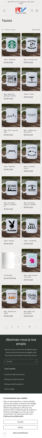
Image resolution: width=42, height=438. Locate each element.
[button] (4, 10)
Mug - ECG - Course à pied (11, 131)
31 (29, 327)
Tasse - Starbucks (9, 59)
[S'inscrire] (35, 361)
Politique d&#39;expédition (14, 384)
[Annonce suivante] (38, 2)
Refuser (20, 427)
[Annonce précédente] (4, 2)
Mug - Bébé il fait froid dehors (29, 312)
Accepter (20, 422)
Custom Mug (8, 275)
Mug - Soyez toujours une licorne (31, 276)
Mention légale (9, 389)
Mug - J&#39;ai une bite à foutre (30, 131)
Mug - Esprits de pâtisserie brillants (10, 95)
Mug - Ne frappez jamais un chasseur (30, 203)
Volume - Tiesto (29, 94)
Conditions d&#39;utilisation (14, 374)
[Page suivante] (35, 326)
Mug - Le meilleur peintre (29, 167)
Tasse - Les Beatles (30, 241)
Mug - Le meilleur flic (30, 59)
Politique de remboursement (14, 379)
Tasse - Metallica (9, 166)
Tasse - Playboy (9, 241)
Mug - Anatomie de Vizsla (10, 312)
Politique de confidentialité (13, 416)
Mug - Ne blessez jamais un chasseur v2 (10, 204)
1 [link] (6, 327)
